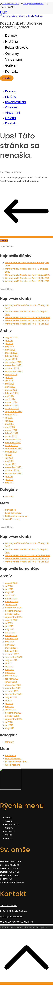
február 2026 (11, 356)
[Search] (1, 244)
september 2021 (13, 448)
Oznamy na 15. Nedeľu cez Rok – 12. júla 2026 (27, 281)
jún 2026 (9, 343)
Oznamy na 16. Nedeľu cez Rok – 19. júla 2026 (27, 278)
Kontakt (11, 71)
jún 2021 (9, 458)
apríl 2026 (10, 349)
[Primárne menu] (1, 82)
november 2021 (13, 442)
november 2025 (13, 365)
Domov (11, 35)
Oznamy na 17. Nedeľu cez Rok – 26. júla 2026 (27, 275)
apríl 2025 (10, 386)
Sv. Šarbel (6, 78)
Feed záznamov (13, 512)
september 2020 (13, 473)
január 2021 (10, 464)
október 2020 (12, 470)
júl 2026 (9, 340)
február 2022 (11, 433)
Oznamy (12, 53)
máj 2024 (9, 396)
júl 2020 (9, 476)
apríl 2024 (10, 399)
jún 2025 (9, 380)
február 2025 (11, 393)
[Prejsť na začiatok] (26, 983)
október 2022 (12, 408)
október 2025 (12, 368)
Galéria (11, 65)
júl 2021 (8, 454)
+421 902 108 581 (10, 3)
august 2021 (11, 451)
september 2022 (13, 411)
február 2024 (11, 405)
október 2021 (11, 445)
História (11, 41)
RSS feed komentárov (16, 516)
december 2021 (13, 439)
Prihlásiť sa (10, 509)
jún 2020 (9, 479)
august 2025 (11, 374)
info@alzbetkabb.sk (33, 3)
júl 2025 (9, 377)
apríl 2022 (10, 427)
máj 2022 (9, 424)
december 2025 (13, 362)
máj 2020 (9, 482)
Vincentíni (13, 59)
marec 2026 (11, 352)
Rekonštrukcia (16, 47)
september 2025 (13, 371)
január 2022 (11, 436)
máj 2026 (9, 346)
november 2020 (13, 467)
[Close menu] (1, 85)
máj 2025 (9, 383)
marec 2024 (11, 402)
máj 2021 (9, 461)
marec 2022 (11, 430)
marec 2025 (11, 390)
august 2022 (11, 414)
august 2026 (11, 337)
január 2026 (11, 359)
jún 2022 (9, 420)
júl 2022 (8, 417)
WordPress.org (12, 519)
